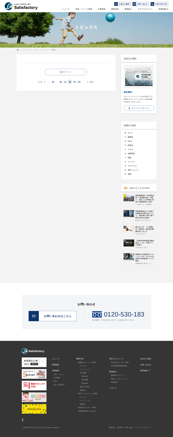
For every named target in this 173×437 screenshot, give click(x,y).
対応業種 (85, 380)
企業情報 (101, 9)
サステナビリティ (145, 9)
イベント (131, 161)
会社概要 (57, 378)
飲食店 (130, 145)
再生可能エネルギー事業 (120, 362)
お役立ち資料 (124, 4)
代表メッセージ (59, 374)
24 (79, 81)
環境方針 (112, 427)
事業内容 (115, 9)
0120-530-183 (161, 4)
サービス (83, 366)
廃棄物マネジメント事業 (87, 362)
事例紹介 (128, 9)
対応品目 (85, 376)
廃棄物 (130, 137)
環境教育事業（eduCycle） (88, 411)
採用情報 (162, 9)
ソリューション (85, 369)
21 (65, 81)
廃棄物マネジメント (118, 375)
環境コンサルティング (119, 379)
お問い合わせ (142, 4)
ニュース (66, 9)
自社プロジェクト (116, 359)
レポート (113, 388)
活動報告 (131, 153)
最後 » (92, 82)
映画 (129, 157)
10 (53, 81)
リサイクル (132, 166)
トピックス (27, 49)
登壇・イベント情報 (83, 9)
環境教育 (114, 382)
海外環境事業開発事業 (119, 366)
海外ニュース (133, 170)
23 (74, 81)
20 (60, 81)
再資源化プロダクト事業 (87, 407)
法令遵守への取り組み (125, 427)
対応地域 (85, 383)
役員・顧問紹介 (59, 385)
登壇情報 (55, 365)
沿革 (55, 381)
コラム (130, 149)
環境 (129, 174)
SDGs (130, 141)
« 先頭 (39, 82)
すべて (130, 133)
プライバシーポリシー (143, 427)
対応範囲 (83, 373)
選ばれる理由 (84, 387)
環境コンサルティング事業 (87, 394)
